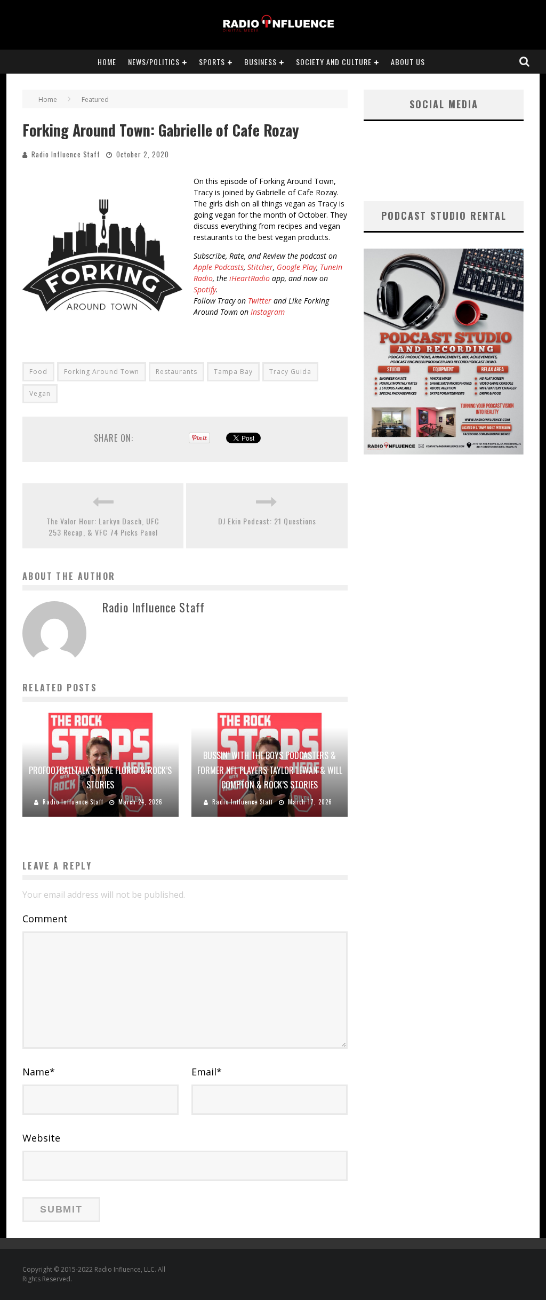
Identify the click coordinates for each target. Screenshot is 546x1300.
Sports (212, 61)
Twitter (259, 301)
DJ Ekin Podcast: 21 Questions (267, 521)
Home (107, 61)
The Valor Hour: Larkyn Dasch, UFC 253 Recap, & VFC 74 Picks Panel (102, 526)
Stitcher (260, 267)
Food (38, 371)
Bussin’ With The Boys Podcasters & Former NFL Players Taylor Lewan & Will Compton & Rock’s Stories (269, 770)
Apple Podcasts (219, 267)
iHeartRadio (249, 278)
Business (260, 61)
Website (41, 1137)
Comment (45, 918)
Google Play (296, 267)
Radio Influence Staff (65, 154)
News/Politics (154, 61)
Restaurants (176, 371)
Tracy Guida (290, 371)
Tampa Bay (233, 371)
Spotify (205, 289)
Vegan (40, 393)
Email (206, 1071)
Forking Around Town (101, 371)
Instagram (268, 312)
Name (38, 1071)
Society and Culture (334, 61)
